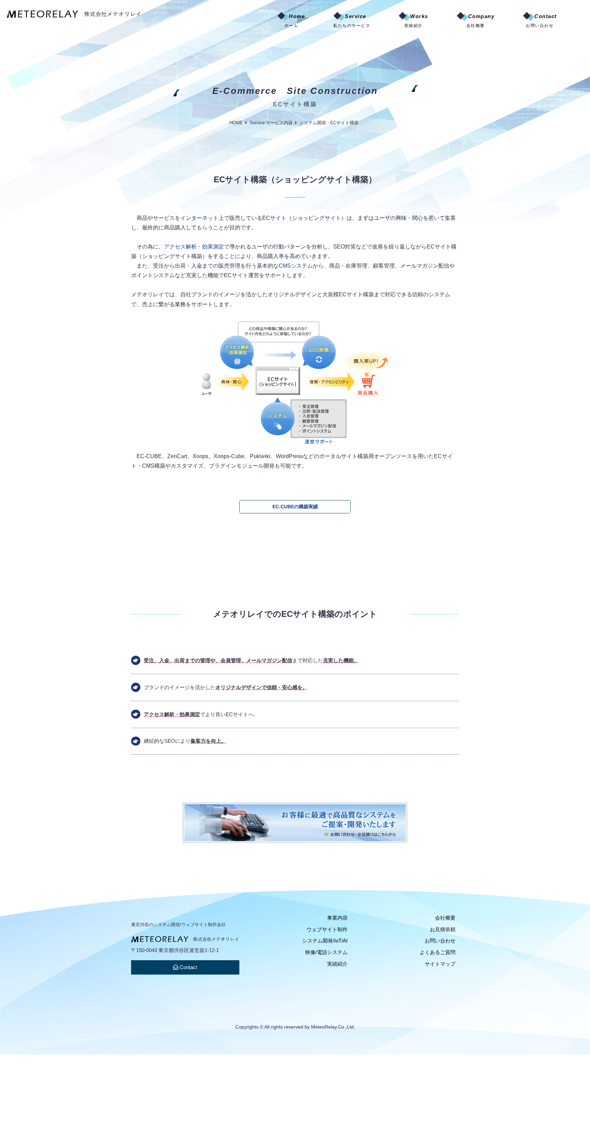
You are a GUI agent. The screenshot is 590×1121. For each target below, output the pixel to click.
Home (294, 20)
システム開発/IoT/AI (325, 940)
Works (416, 20)
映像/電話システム (326, 952)
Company (480, 20)
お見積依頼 (442, 929)
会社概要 (445, 918)
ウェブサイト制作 (327, 929)
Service (351, 20)
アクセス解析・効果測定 (194, 246)
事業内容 (337, 918)
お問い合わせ (440, 940)
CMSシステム (296, 265)
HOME (236, 122)
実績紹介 (337, 964)
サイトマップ (440, 964)
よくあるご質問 (437, 952)
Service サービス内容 (271, 122)
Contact (541, 20)
